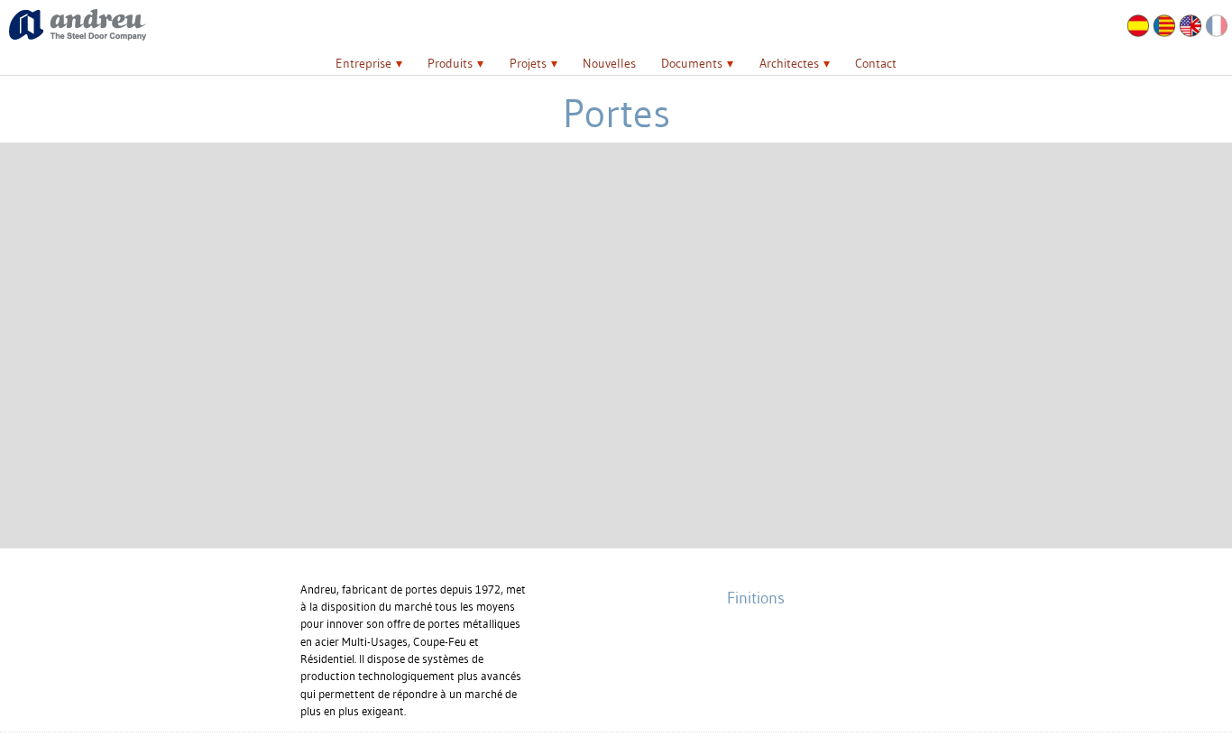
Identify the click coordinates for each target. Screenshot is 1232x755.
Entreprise (363, 63)
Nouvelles (609, 63)
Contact (875, 63)
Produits (450, 63)
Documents (691, 63)
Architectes (789, 63)
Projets (528, 63)
